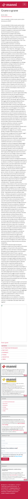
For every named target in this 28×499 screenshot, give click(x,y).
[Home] (9, 5)
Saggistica (5, 357)
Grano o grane (4, 342)
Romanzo (5, 352)
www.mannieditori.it (14, 475)
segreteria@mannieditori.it (18, 430)
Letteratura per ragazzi (10, 348)
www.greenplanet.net (6, 16)
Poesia (4, 354)
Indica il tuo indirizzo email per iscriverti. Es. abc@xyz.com (13, 452)
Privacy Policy (4, 490)
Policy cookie (12, 490)
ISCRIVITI (5, 459)
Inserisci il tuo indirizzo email (9, 448)
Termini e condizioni (10, 493)
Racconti (5, 350)
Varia (4, 359)
